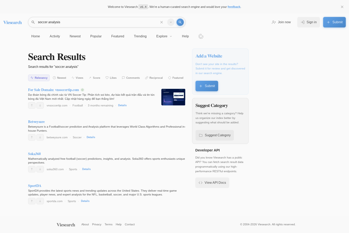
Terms (108, 224)
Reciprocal (156, 77)
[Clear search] (161, 22)
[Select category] (170, 22)
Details (122, 105)
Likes (113, 77)
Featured (177, 77)
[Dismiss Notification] (342, 6)
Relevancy (41, 77)
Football (78, 105)
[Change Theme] (201, 36)
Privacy (96, 224)
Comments (133, 77)
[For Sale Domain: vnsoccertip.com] (173, 97)
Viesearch (12, 22)
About (85, 224)
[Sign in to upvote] (32, 105)
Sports (73, 169)
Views (79, 77)
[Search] (180, 22)
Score (96, 77)
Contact (130, 224)
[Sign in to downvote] (40, 105)
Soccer (77, 137)
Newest (61, 77)
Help (119, 224)
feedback (234, 6)
